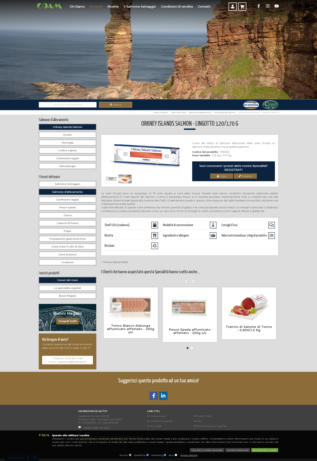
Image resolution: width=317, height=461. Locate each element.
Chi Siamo (77, 6)
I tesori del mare (178, 112)
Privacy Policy (203, 416)
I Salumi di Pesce (67, 223)
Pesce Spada (67, 207)
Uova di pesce (67, 254)
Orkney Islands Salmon (225, 112)
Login (222, 176)
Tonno (67, 215)
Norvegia (67, 142)
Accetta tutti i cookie (265, 450)
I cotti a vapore (67, 150)
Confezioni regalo (67, 158)
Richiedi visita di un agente (210, 425)
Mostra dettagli (188, 455)
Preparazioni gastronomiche (67, 238)
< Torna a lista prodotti (114, 262)
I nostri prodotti (160, 112)
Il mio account (157, 416)
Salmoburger (67, 166)
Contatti (204, 6)
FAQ (198, 421)
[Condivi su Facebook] (153, 396)
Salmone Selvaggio (67, 183)
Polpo (67, 231)
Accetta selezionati (237, 450)
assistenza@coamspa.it (96, 427)
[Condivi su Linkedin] (163, 396)
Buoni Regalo (67, 295)
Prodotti (96, 6)
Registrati (246, 176)
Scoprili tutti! (67, 321)
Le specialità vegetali (67, 288)
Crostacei (67, 262)
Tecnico (124, 455)
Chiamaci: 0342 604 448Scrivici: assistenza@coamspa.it (67, 360)
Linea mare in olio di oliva (67, 246)
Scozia (67, 134)
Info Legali (154, 425)
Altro (171, 455)
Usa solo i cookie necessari (207, 450)
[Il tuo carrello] (242, 6)
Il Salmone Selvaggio (140, 6)
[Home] (49, 5)
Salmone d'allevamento (200, 112)
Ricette (113, 6)
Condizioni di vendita (177, 6)
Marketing (157, 455)
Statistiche (140, 455)
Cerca (116, 104)
